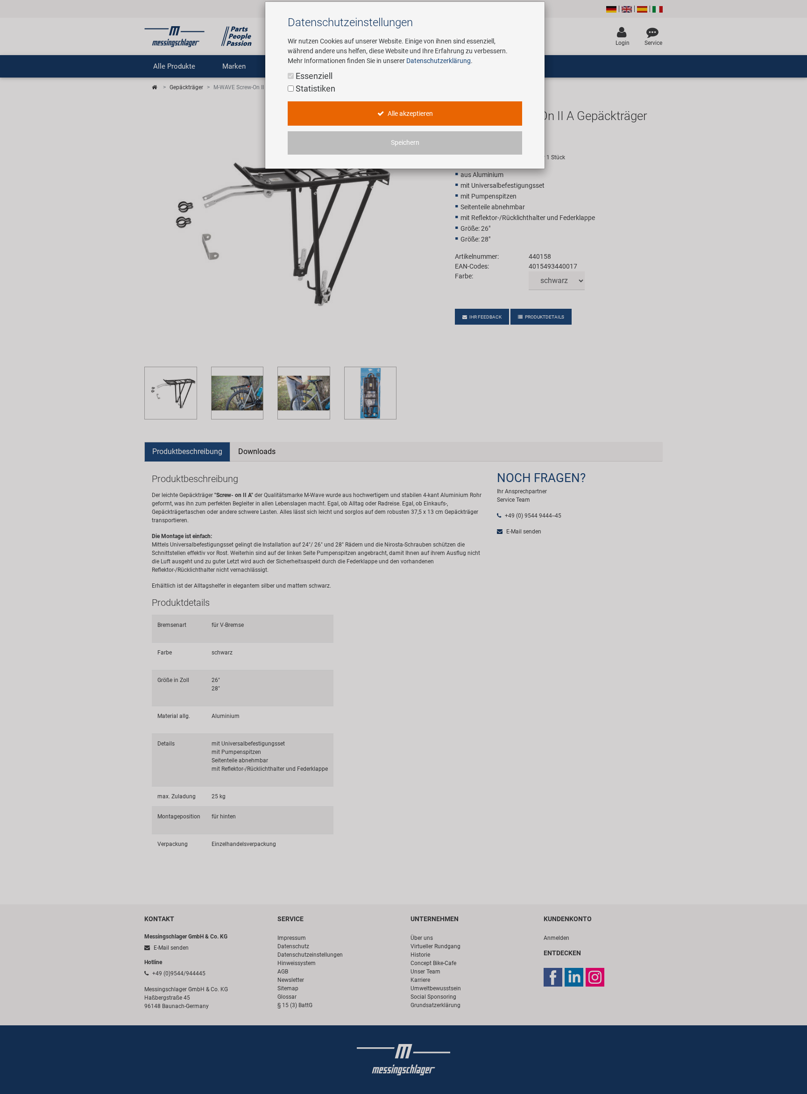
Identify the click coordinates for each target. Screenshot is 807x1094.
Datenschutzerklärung (438, 60)
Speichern (405, 143)
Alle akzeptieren (409, 114)
